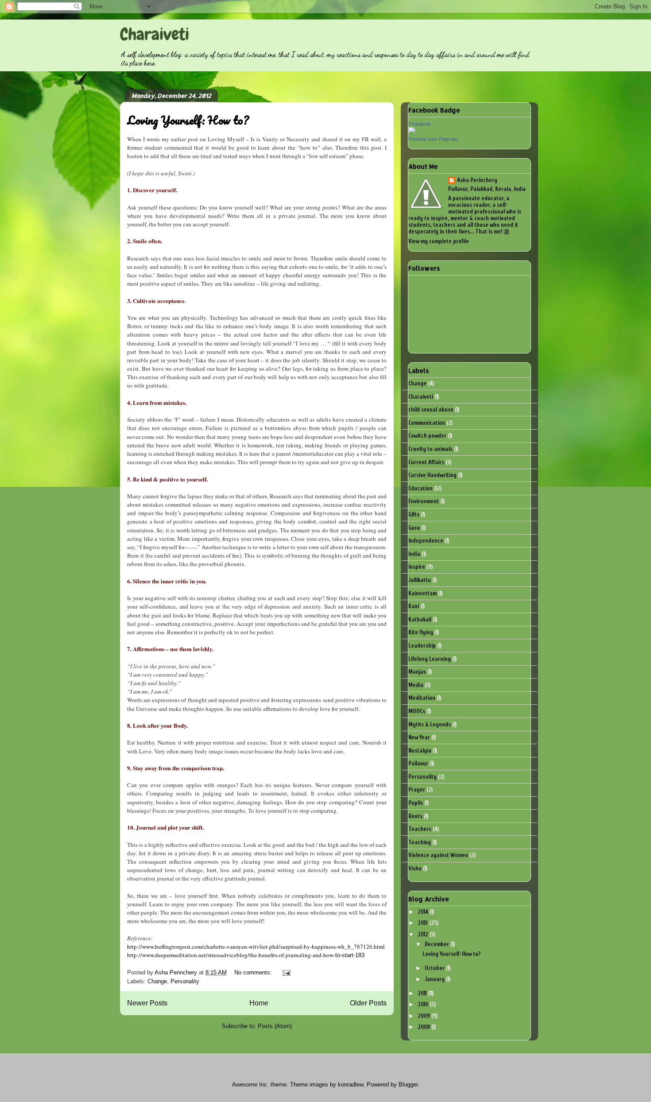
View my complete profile (438, 241)
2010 (424, 1004)
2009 (424, 1016)
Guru (414, 527)
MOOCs (416, 711)
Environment (423, 501)
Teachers (419, 829)
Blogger (408, 1084)
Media (415, 685)
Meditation (421, 698)
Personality (184, 981)
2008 (424, 1027)
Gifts (413, 514)
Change (157, 981)
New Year (419, 737)
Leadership (422, 645)
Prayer (416, 789)
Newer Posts (147, 1003)
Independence (425, 540)
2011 (423, 993)
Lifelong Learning (429, 659)
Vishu (415, 868)
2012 (424, 934)
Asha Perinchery (477, 180)
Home (258, 1003)
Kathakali (419, 619)
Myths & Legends (429, 724)
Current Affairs (426, 462)
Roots (415, 816)
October (435, 968)
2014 (424, 911)
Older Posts (368, 1003)
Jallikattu (419, 580)
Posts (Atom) (275, 1026)
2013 (423, 923)
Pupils (415, 802)
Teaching (419, 842)
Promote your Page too (433, 139)
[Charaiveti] (411, 132)
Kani (413, 606)
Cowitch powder (427, 435)
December (437, 944)
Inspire (416, 566)
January (435, 979)
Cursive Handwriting (432, 475)
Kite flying (420, 632)
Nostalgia (419, 750)
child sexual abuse (430, 409)
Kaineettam (422, 593)
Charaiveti (154, 34)
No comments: (254, 972)
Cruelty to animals (430, 449)
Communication (426, 422)
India (414, 554)
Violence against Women (438, 855)
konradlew (350, 1084)
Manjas (417, 671)
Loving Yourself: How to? (188, 120)
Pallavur (418, 763)
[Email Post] (285, 972)
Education (420, 488)
